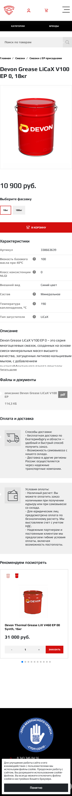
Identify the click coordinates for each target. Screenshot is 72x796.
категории (18, 26)
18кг (5, 210)
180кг (19, 210)
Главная (5, 58)
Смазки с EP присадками (46, 58)
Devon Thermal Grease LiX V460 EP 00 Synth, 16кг (32, 627)
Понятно (36, 787)
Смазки (20, 58)
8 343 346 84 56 (28, 758)
